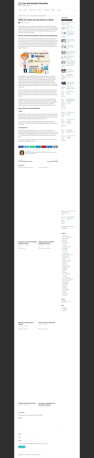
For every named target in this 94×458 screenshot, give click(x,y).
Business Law (65, 238)
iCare (63, 263)
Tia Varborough (27, 22)
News (64, 275)
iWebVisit (64, 268)
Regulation (64, 285)
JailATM (64, 269)
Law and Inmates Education (35, 3)
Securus (64, 287)
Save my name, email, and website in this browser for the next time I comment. (34, 443)
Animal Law (65, 235)
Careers (64, 240)
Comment (20, 417)
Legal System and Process (67, 279)
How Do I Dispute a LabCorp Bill (47, 322)
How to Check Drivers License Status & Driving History (70, 41)
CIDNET (64, 241)
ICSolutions (64, 265)
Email (19, 437)
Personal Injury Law (66, 280)
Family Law (64, 256)
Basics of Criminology (66, 237)
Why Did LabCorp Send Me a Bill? (26, 403)
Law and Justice (65, 273)
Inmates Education (28, 454)
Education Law (65, 253)
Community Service (66, 246)
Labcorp (25, 17)
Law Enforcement (66, 277)
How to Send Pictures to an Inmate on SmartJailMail (70, 121)
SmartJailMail (65, 289)
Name (19, 434)
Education (25, 10)
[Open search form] (74, 10)
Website (19, 440)
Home (20, 10)
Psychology (64, 283)
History (64, 251)
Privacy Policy (46, 10)
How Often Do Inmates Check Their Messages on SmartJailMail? (70, 100)
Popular (66, 20)
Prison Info (40, 10)
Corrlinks (64, 248)
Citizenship (64, 243)
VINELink (64, 295)
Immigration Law (65, 266)
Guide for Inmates (32, 10)
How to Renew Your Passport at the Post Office (70, 47)
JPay (63, 271)
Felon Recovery (65, 257)
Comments (70, 20)
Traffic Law (64, 293)
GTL (63, 259)
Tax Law (64, 290)
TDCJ (63, 292)
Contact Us (59, 10)
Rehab (64, 286)
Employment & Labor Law (67, 254)
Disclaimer (53, 10)
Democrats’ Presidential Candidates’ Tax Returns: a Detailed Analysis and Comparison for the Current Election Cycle (68, 63)
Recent (63, 20)
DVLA (64, 244)
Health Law (65, 262)
